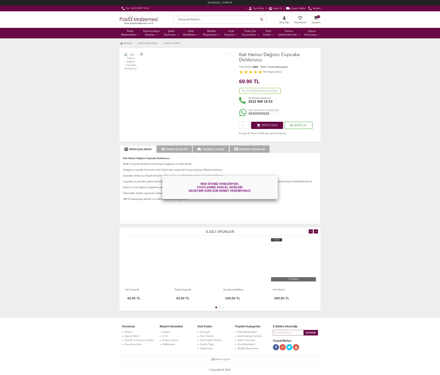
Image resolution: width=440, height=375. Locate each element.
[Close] (278, 176)
